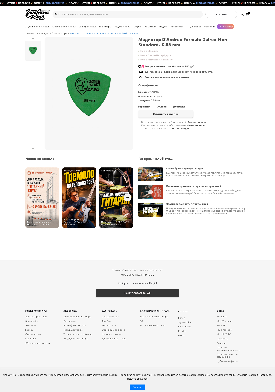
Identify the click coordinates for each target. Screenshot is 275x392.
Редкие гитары (122, 26)
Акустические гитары (37, 26)
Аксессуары (177, 26)
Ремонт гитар (225, 26)
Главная (30, 33)
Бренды (183, 311)
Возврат (221, 343)
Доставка (195, 26)
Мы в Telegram (224, 321)
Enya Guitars (184, 326)
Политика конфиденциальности (228, 348)
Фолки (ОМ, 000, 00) (74, 325)
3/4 (141, 321)
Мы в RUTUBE (224, 334)
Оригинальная (33, 334)
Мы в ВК (221, 325)
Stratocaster (31, 321)
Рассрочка (222, 338)
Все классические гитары (154, 316)
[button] (33, 39)
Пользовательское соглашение (227, 355)
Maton (181, 318)
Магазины (209, 26)
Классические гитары (64, 26)
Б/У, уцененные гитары (37, 343)
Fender (182, 331)
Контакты (222, 316)
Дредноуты (69, 321)
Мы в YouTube (224, 330)
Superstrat (30, 338)
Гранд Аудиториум (73, 330)
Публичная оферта (227, 361)
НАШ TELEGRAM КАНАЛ (137, 293)
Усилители (150, 26)
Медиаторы (60, 33)
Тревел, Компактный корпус (78, 334)
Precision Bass (109, 325)
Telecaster (30, 325)
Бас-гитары (105, 26)
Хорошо (137, 387)
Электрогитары (87, 26)
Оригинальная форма (113, 330)
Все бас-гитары (110, 316)
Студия (137, 26)
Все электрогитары (36, 316)
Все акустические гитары (77, 316)
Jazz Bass (106, 321)
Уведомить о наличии (165, 114)
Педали (163, 26)
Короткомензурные (112, 334)
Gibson (181, 335)
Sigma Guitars (185, 322)
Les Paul (29, 330)
